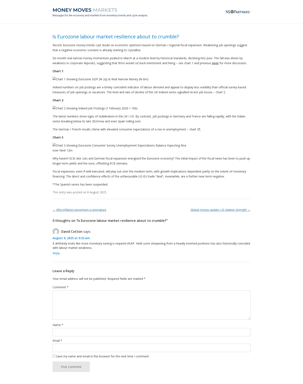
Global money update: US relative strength (220, 210)
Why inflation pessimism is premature (79, 210)
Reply (56, 253)
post (215, 63)
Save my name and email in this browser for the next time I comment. (102, 356)
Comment (60, 287)
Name (58, 325)
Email (57, 341)
